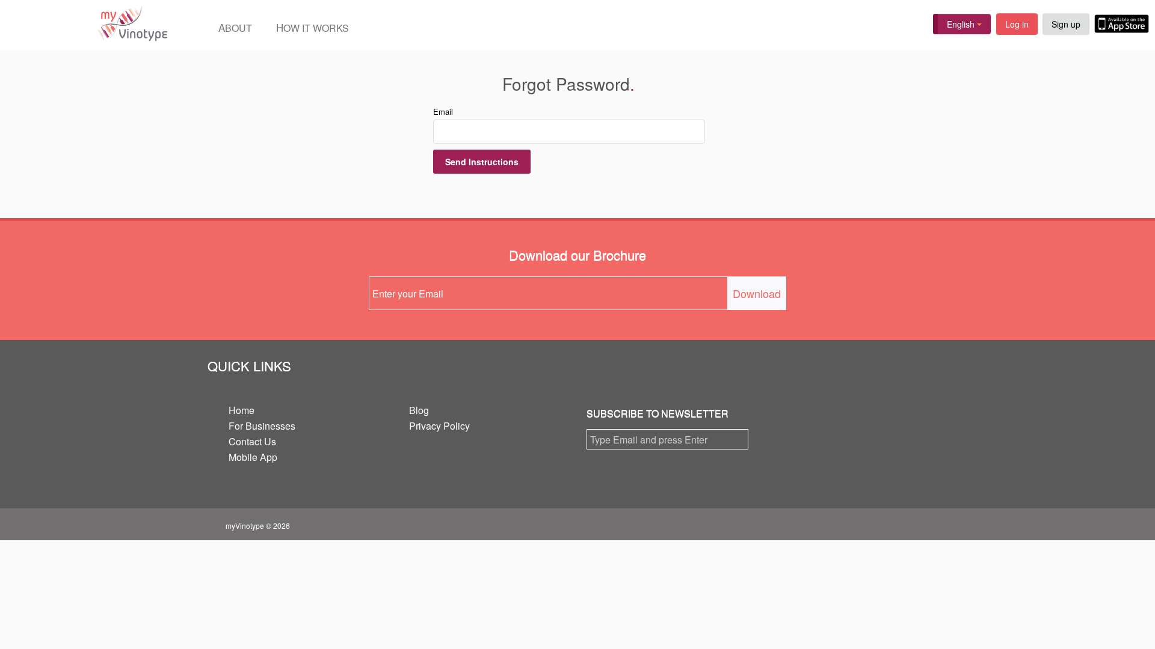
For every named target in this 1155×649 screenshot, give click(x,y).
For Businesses (262, 426)
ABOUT (235, 27)
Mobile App (253, 457)
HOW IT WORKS (312, 27)
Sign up (1066, 24)
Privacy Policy (439, 426)
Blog (419, 410)
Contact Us (252, 441)
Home (241, 410)
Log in (1017, 24)
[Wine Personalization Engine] (84, 25)
